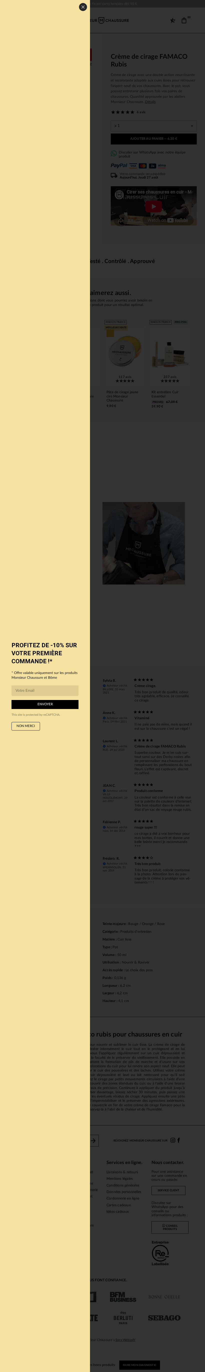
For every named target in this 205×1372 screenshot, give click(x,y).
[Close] (83, 7)
